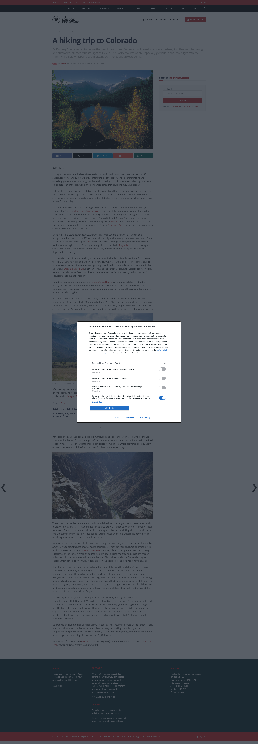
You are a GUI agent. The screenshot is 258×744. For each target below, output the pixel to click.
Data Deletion (114, 417)
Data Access (129, 417)
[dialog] (129, 372)
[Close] (175, 326)
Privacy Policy (144, 417)
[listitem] (129, 363)
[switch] (162, 369)
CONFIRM (110, 408)
